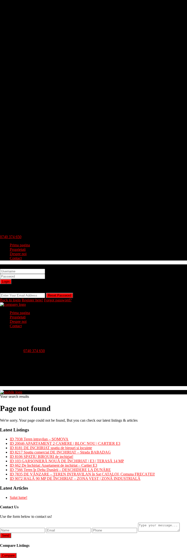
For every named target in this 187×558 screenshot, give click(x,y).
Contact (16, 258)
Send (5, 535)
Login (5, 281)
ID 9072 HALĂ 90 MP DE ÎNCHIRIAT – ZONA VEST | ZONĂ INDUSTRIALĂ (75, 478)
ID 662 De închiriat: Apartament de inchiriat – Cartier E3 (53, 465)
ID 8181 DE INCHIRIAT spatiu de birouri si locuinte (51, 448)
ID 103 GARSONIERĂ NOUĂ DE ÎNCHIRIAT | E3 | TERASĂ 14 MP (67, 461)
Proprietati (18, 249)
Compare (8, 555)
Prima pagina (20, 245)
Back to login (10, 300)
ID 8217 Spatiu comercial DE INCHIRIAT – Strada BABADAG (60, 452)
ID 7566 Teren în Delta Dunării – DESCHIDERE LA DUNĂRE (60, 470)
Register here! (32, 300)
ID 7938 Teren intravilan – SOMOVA (39, 439)
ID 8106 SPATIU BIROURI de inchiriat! (41, 457)
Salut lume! (18, 497)
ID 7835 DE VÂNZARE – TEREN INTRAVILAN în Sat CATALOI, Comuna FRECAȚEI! (82, 474)
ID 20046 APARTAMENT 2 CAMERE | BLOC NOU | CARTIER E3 (65, 443)
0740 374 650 (10, 237)
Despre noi (18, 254)
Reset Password (59, 295)
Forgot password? (58, 300)
